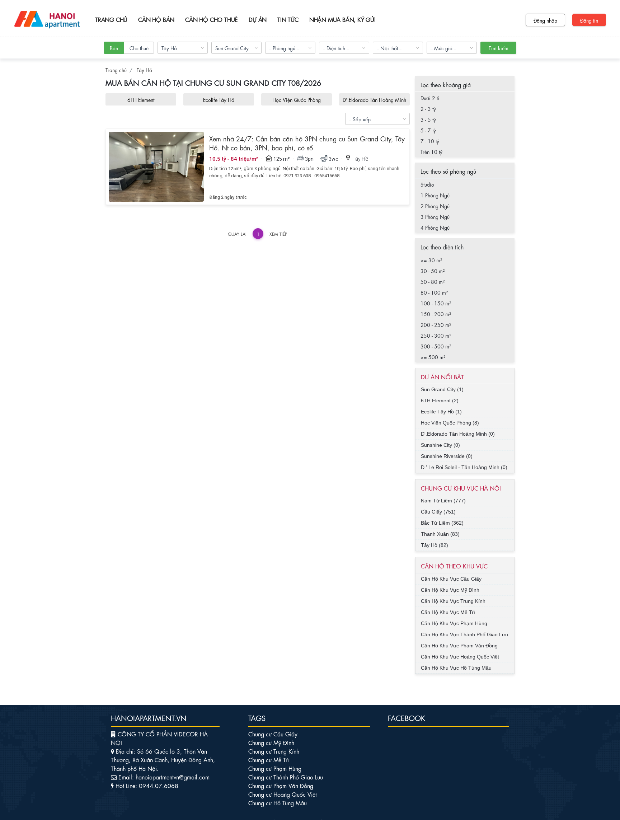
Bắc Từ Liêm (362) (442, 523)
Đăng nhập (545, 20)
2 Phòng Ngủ (435, 205)
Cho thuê (139, 47)
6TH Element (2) (440, 400)
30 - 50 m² (433, 270)
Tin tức (288, 19)
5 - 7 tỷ (428, 130)
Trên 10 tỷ (431, 151)
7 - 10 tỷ (430, 140)
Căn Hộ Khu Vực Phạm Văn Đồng (459, 645)
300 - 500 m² (436, 346)
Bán (114, 47)
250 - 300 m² (436, 335)
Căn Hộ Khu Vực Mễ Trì (448, 612)
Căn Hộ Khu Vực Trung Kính (453, 601)
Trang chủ (111, 19)
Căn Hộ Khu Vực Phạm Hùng (454, 623)
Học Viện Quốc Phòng (296, 99)
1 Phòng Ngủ (435, 195)
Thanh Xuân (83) (440, 534)
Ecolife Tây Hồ (218, 99)
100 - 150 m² (436, 303)
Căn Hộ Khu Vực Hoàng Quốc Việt (460, 657)
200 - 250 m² (436, 324)
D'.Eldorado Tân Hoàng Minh (374, 99)
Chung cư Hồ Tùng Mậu (277, 802)
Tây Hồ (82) (434, 545)
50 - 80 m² (433, 281)
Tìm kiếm (498, 47)
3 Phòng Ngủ (435, 216)
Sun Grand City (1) (442, 389)
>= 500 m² (433, 356)
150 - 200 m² (436, 313)
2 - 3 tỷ (428, 108)
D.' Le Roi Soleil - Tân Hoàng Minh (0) (464, 467)
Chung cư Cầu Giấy (272, 733)
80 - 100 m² (434, 292)
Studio (427, 184)
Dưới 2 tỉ (430, 97)
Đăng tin (589, 20)
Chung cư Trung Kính (273, 751)
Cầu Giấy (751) (438, 512)
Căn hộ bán (156, 19)
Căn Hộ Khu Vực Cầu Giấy (451, 579)
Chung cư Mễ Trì (268, 759)
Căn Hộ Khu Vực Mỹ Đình (450, 590)
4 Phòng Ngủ (435, 227)
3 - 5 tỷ (428, 119)
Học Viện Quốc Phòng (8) (450, 423)
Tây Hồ (144, 69)
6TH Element (140, 99)
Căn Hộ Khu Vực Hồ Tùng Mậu (456, 668)
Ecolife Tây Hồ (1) (441, 411)
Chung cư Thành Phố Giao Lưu (285, 777)
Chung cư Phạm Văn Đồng (280, 785)
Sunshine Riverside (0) (447, 456)
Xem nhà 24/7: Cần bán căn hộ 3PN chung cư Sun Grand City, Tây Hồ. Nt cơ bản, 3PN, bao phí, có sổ (307, 142)
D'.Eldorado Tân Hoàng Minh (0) (458, 434)
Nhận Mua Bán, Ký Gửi (342, 19)
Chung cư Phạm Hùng (274, 768)
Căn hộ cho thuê (211, 19)
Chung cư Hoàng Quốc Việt (282, 794)
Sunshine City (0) (440, 445)
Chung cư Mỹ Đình (271, 742)
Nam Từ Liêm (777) (443, 500)
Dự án (258, 19)
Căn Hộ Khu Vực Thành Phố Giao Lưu (464, 634)
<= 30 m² (431, 260)
